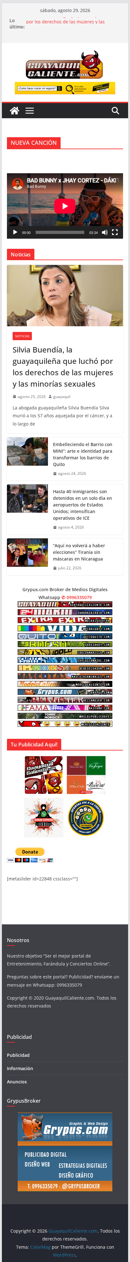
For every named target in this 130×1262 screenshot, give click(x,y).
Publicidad (18, 1055)
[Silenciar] (105, 232)
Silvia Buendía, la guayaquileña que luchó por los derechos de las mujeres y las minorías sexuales (63, 366)
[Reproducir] (15, 232)
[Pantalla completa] (115, 232)
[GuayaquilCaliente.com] (14, 110)
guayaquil (61, 396)
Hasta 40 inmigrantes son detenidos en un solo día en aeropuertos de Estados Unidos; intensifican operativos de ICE (82, 504)
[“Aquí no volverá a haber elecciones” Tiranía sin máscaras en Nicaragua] (27, 556)
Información (20, 1068)
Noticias (22, 336)
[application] (65, 206)
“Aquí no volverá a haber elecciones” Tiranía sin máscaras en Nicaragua (79, 552)
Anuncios (17, 1082)
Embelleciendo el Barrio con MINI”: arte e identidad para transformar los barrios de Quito (82, 454)
